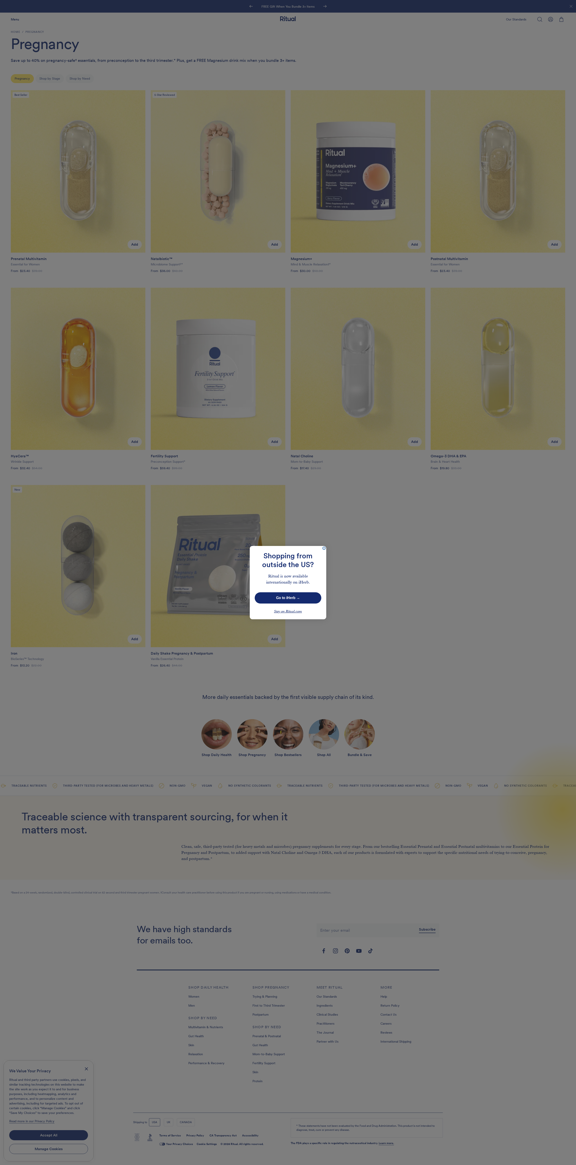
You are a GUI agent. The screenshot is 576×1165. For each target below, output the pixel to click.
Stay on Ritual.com (288, 611)
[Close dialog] (324, 548)
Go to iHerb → (288, 598)
